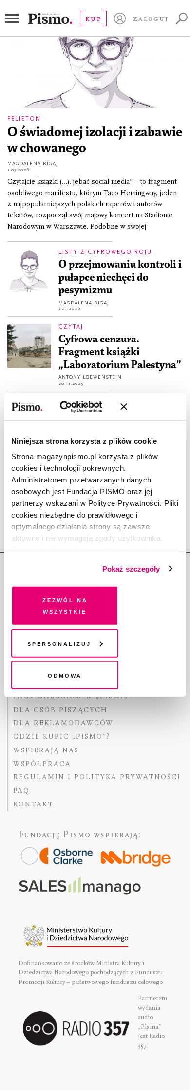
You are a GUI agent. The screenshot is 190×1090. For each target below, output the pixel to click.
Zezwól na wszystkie (65, 605)
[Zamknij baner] (149, 406)
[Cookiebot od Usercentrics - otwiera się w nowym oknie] (72, 406)
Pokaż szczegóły (131, 568)
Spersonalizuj (59, 643)
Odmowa (65, 675)
